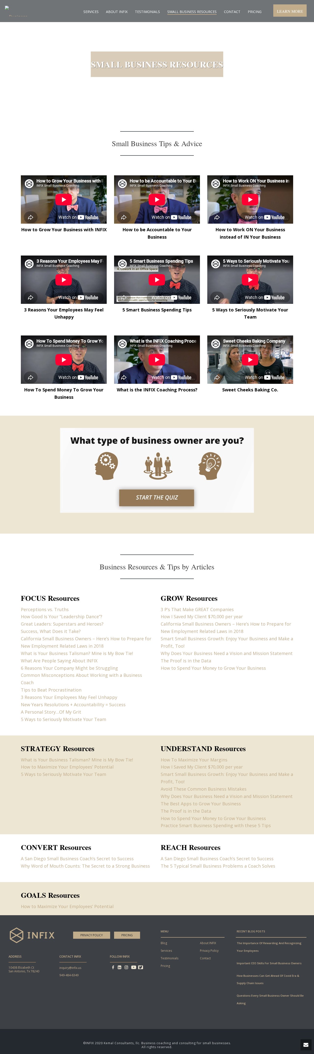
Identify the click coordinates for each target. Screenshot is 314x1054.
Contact (232, 11)
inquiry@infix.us (70, 968)
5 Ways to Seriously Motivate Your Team (63, 719)
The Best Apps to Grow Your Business (201, 804)
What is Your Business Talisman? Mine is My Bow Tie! (77, 653)
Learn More (290, 11)
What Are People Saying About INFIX (59, 661)
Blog (164, 943)
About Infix (117, 11)
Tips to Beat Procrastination (51, 690)
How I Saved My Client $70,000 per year (202, 616)
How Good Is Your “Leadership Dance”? (61, 616)
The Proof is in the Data (186, 661)
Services (91, 11)
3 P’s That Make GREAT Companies (197, 609)
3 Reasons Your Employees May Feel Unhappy (69, 697)
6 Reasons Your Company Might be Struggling (69, 668)
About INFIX (208, 943)
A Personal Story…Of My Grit (51, 712)
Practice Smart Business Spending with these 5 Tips (216, 825)
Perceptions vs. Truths (45, 609)
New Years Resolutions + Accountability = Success (73, 704)
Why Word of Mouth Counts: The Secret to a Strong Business (85, 866)
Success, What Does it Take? (51, 631)
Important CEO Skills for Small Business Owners (269, 963)
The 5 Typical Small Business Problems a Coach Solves (218, 866)
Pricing (255, 11)
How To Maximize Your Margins (194, 760)
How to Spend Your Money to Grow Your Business (213, 668)
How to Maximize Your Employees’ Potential (67, 767)
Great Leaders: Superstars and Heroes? (62, 624)
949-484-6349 (68, 975)
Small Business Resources (192, 11)
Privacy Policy (91, 935)
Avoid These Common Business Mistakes (204, 789)
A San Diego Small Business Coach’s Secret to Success (77, 858)
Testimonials (147, 11)
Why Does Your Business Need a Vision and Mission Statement (227, 653)
